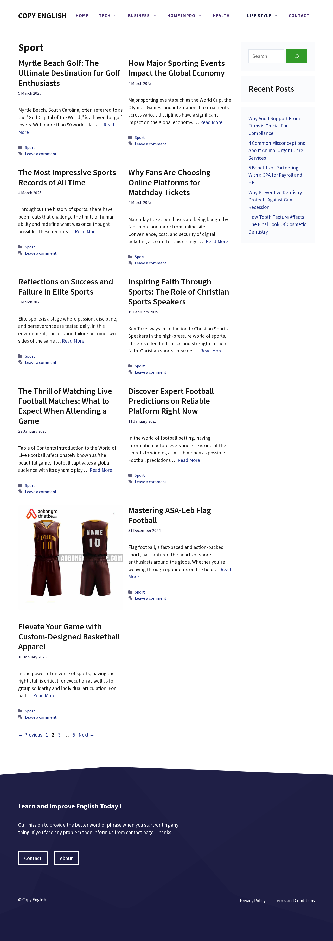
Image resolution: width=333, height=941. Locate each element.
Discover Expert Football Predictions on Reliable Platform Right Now (171, 401)
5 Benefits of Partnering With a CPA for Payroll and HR (275, 175)
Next (86, 735)
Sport (30, 147)
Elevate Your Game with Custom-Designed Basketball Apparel (69, 636)
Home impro (181, 15)
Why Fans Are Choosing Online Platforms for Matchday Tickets (169, 182)
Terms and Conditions (294, 900)
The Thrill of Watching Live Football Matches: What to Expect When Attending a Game (65, 406)
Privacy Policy (253, 900)
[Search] (296, 56)
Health (221, 15)
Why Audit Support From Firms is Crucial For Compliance (274, 125)
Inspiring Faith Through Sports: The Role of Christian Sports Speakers (178, 291)
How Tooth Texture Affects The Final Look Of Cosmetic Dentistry (277, 224)
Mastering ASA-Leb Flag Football (169, 515)
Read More (211, 122)
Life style (259, 15)
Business (139, 15)
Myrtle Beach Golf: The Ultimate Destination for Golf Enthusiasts (69, 73)
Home (82, 15)
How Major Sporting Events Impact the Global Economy (176, 68)
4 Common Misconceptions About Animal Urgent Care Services (276, 150)
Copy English (42, 15)
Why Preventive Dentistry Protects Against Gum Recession (275, 199)
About (66, 858)
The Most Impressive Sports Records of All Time (67, 177)
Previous (30, 735)
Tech (105, 15)
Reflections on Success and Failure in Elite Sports (65, 286)
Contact (299, 15)
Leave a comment (41, 153)
